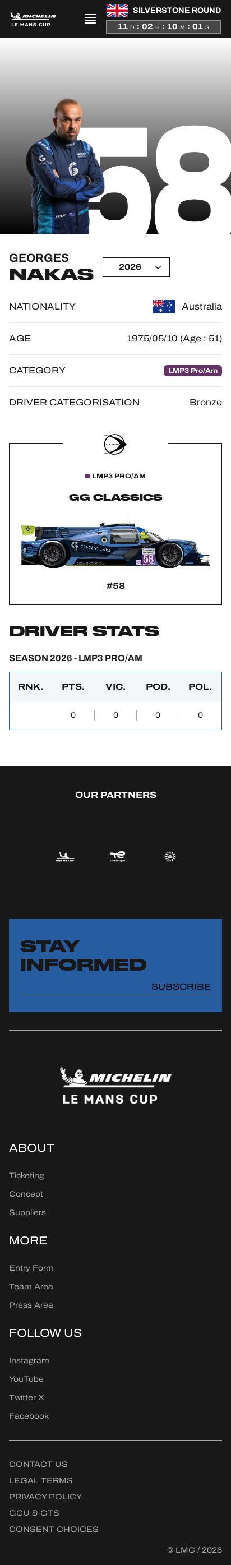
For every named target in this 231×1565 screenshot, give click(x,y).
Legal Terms (41, 1480)
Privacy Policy (45, 1497)
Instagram (29, 1361)
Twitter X (26, 1398)
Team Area (31, 1286)
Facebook (29, 1416)
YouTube (26, 1379)
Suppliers (27, 1212)
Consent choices (54, 1529)
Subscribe (181, 986)
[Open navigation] (90, 19)
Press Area (31, 1305)
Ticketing (26, 1175)
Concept (26, 1194)
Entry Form (31, 1268)
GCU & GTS (34, 1513)
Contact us (38, 1464)
